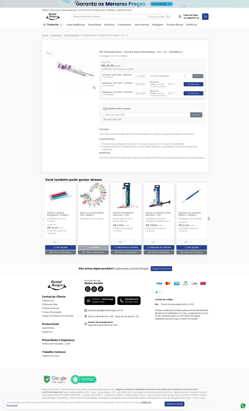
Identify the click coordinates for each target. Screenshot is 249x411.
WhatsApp (111, 10)
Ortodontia (56, 35)
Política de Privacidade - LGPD (56, 344)
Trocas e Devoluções (52, 312)
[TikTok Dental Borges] (100, 289)
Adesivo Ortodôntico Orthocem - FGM (123, 214)
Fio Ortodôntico (71, 35)
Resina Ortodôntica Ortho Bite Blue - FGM (158, 214)
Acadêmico (47, 332)
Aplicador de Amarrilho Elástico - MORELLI (189, 214)
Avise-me (198, 76)
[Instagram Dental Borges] (94, 289)
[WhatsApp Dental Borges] (87, 289)
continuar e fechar (174, 404)
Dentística (109, 24)
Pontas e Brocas (174, 24)
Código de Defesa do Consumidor (58, 316)
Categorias (53, 24)
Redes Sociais (99, 10)
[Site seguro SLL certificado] (55, 379)
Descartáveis (94, 24)
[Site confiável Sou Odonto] (83, 380)
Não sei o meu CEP (112, 119)
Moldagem (157, 24)
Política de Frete (49, 304)
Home (45, 35)
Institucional (55, 10)
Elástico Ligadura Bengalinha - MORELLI (58, 214)
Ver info (142, 76)
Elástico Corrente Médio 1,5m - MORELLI (92, 214)
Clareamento (124, 24)
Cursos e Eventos (85, 10)
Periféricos (191, 24)
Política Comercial (50, 308)
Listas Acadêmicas (68, 10)
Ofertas (45, 10)
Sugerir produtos (161, 268)
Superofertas (48, 328)
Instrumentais (141, 24)
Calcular (196, 115)
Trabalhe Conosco (124, 10)
